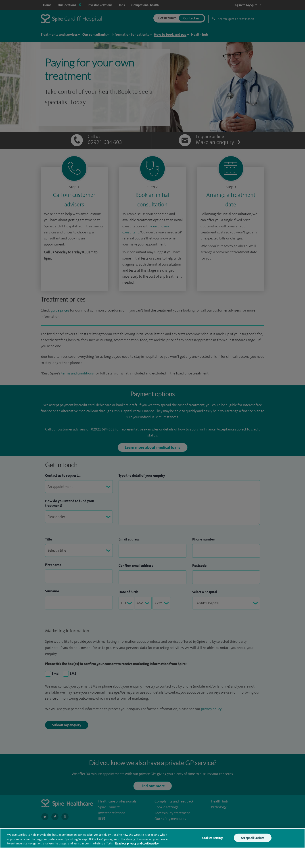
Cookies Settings (212, 837)
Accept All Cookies (252, 837)
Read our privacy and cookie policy (137, 843)
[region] (152, 838)
